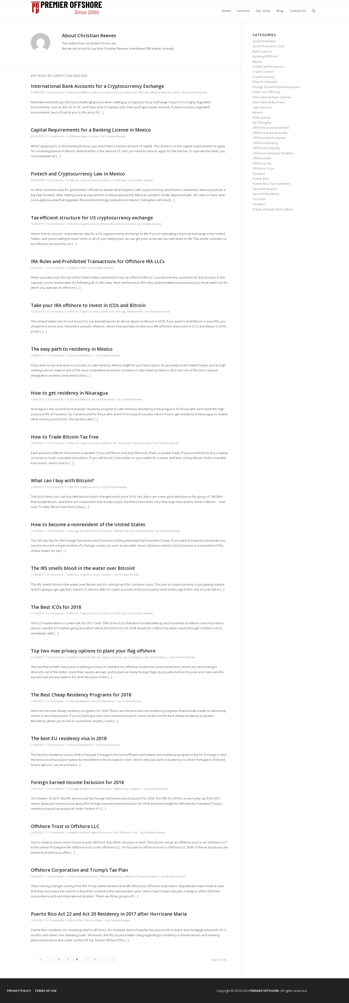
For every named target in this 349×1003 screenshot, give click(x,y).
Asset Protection (80, 657)
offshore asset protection (271, 127)
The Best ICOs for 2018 (56, 607)
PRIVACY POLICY (19, 991)
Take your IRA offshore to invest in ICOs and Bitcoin (88, 305)
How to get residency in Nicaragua (69, 393)
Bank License (262, 51)
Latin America (262, 107)
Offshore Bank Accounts (164, 92)
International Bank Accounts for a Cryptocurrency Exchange (97, 86)
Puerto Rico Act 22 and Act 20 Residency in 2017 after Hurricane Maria (109, 914)
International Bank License (272, 97)
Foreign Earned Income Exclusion (91, 531)
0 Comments (55, 92)
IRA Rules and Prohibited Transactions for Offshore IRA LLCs (98, 261)
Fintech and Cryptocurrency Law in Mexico (78, 174)
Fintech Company (265, 82)
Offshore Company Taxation (140, 876)
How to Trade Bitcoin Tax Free (65, 437)
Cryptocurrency (113, 92)
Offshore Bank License (84, 136)
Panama (259, 173)
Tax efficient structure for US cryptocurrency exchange (92, 218)
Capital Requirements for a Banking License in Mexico (91, 130)
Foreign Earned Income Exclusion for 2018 (77, 782)
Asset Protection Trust (104, 832)
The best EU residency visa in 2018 (69, 738)
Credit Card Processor (268, 66)
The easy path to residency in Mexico (72, 349)
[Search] (313, 10)
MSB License (262, 117)
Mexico (258, 112)
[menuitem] (226, 10)
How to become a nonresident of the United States (88, 524)
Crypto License (263, 71)
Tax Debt (259, 199)
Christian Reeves (196, 92)
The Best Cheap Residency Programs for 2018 (81, 695)
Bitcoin (97, 92)
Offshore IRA (77, 268)
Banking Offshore (80, 92)
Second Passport (80, 399)
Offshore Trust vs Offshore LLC (65, 826)
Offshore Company (110, 876)
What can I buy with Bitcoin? (62, 481)
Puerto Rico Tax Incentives (117, 224)
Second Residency (81, 355)
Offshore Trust (128, 832)
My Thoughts (262, 122)
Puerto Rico (261, 178)
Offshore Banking (265, 143)
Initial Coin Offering (136, 92)
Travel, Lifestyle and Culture (273, 209)
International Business (83, 876)
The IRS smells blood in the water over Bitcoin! (83, 568)
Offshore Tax (109, 443)
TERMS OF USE (46, 991)
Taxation (106, 574)
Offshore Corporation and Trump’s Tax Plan (79, 870)
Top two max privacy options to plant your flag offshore (93, 651)
